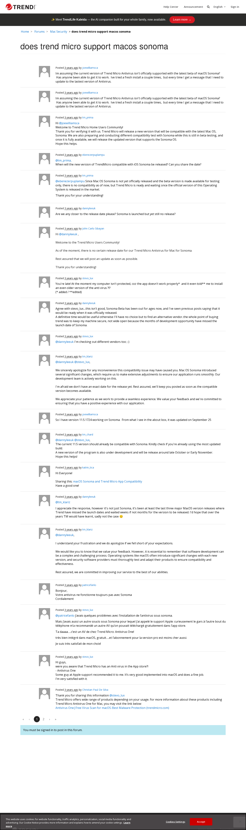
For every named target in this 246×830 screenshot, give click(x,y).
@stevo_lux (82, 362)
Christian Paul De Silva (95, 689)
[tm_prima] (35, 122)
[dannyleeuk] (35, 213)
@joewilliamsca (69, 123)
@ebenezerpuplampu (70, 181)
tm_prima (87, 117)
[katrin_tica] (35, 472)
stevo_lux (87, 278)
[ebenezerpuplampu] (35, 159)
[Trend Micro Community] (21, 7)
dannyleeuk (88, 208)
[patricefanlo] (35, 589)
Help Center (171, 6)
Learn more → (182, 19)
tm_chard (87, 434)
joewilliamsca (90, 67)
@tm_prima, (63, 160)
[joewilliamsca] (35, 72)
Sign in (235, 6)
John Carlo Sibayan (93, 228)
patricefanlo (89, 585)
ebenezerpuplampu (93, 154)
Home (25, 32)
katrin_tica (88, 467)
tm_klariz (87, 356)
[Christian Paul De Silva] (35, 694)
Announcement (193, 6)
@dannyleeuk (68, 234)
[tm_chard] (35, 439)
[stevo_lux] (35, 282)
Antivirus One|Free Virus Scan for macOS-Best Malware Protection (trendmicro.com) (112, 708)
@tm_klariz (62, 502)
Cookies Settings (175, 821)
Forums (39, 32)
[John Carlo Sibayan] (35, 233)
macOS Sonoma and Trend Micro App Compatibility (107, 481)
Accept (201, 821)
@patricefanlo (64, 615)
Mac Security (58, 32)
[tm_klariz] (35, 361)
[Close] (240, 821)
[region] (123, 822)
